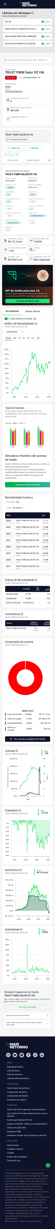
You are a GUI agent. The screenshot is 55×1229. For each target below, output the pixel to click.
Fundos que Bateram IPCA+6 (19, 1120)
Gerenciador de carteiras (18, 1088)
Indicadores (12, 331)
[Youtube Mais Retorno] (15, 1055)
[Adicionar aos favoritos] (6, 154)
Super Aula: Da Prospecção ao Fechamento (26, 1109)
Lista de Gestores (15, 1074)
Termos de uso (13, 1160)
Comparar (15, 148)
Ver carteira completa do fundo (29, 739)
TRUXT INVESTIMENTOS (14, 91)
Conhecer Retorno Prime (27, 484)
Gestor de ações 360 (16, 1127)
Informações (12, 160)
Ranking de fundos (15, 1067)
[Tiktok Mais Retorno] (35, 1055)
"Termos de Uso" (21, 1210)
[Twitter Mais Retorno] (21, 1055)
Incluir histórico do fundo (21, 318)
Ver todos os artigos (27, 1007)
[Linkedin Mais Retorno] (42, 1055)
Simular (35, 148)
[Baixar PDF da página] (11, 154)
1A (19, 338)
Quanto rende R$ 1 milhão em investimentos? (27, 1124)
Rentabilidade (33, 160)
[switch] (6, 319)
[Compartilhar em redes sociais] (17, 154)
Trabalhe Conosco (15, 1149)
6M (14, 338)
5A (32, 338)
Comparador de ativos (17, 1092)
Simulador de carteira (16, 1099)
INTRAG (8, 87)
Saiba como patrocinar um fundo (14, 16)
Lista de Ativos (13, 1070)
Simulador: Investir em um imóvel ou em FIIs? (27, 1135)
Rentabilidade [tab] (12, 311)
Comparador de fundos (17, 1095)
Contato (10, 1153)
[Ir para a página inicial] (27, 4)
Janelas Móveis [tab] (32, 311)
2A (24, 338)
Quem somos (13, 1145)
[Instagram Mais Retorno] (8, 1055)
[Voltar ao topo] (48, 1165)
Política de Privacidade (17, 1156)
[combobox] (15, 508)
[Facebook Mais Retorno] (28, 1055)
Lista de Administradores (18, 1078)
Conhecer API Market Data (27, 301)
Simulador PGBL (14, 1131)
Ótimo (8, 338)
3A (28, 338)
